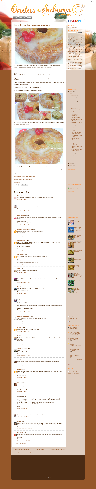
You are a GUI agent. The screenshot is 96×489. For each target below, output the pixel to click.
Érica (18, 277)
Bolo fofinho (17, 182)
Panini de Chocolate (75, 117)
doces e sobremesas (75, 51)
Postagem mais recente (21, 449)
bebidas (70, 41)
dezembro (73, 95)
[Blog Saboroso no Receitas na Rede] (75, 318)
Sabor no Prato (21, 215)
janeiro (73, 161)
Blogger (51, 477)
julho (72, 105)
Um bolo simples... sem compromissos (32, 25)
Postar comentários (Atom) (24, 452)
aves (77, 39)
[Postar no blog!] (22, 185)
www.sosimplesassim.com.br (24, 229)
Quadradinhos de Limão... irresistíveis (76, 109)
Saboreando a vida (72, 61)
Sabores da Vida (74, 354)
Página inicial (40, 449)
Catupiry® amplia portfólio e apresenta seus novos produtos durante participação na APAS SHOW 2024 (75, 348)
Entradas (70, 53)
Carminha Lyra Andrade (23, 316)
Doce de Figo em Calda (77, 281)
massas (77, 53)
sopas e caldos (78, 62)
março (72, 157)
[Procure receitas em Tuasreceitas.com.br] (74, 321)
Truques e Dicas (76, 66)
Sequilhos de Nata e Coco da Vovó (75, 139)
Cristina (19, 421)
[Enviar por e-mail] (21, 185)
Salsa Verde (20, 432)
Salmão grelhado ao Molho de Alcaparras (77, 290)
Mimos (69, 55)
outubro (73, 99)
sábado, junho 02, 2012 (23, 408)
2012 (71, 93)
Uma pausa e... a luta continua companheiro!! (78, 229)
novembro (73, 97)
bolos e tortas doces (26, 187)
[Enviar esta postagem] (18, 184)
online (69, 364)
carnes (70, 46)
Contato (29, 17)
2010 (71, 165)
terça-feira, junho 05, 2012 (23, 440)
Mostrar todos (79, 359)
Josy (18, 359)
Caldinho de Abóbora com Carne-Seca (76, 133)
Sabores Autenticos (22, 348)
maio (72, 153)
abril (72, 155)
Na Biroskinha (73, 327)
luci (18, 195)
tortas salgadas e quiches (75, 65)
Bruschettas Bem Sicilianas (77, 258)
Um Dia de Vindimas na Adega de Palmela (75, 334)
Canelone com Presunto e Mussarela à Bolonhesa (74, 113)
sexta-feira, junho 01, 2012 (23, 199)
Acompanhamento (73, 38)
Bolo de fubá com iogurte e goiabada (23, 179)
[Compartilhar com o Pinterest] (27, 185)
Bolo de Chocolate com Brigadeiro (76, 126)
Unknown (19, 369)
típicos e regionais (75, 63)
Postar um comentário (21, 443)
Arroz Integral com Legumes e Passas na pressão (76, 143)
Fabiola (19, 335)
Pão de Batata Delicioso (77, 243)
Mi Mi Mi (19, 327)
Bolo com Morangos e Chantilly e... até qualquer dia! (78, 275)
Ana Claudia (20, 254)
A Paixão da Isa (21, 413)
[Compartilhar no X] (24, 185)
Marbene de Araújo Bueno (24, 298)
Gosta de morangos (74, 339)
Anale (18, 268)
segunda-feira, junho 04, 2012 (24, 428)
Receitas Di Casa (73, 59)
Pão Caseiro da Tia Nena (78, 221)
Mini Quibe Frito (73, 328)
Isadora (19, 382)
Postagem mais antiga (57, 449)
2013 (71, 91)
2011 (71, 163)
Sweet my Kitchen (74, 332)
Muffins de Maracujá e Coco (77, 267)
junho (72, 107)
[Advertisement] (75, 78)
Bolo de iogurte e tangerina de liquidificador (24, 176)
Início (15, 17)
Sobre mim (22, 17)
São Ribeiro (20, 286)
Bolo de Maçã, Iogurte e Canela (77, 236)
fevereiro (73, 159)
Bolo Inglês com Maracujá (78, 251)
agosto (73, 103)
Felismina (19, 204)
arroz (69, 39)
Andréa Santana (21, 240)
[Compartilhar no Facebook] (25, 185)
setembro (73, 101)
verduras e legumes (73, 68)
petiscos (78, 58)
